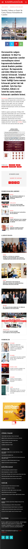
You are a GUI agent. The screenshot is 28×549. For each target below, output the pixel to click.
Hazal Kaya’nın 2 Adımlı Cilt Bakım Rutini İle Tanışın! (10, 460)
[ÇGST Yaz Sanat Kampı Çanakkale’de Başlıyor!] (5, 204)
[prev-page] (2, 398)
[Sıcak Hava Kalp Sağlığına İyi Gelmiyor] (5, 212)
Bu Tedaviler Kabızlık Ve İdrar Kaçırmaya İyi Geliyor (17, 197)
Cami (18, 165)
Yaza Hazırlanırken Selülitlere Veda (7, 455)
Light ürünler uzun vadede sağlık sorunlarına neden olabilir (18, 221)
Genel (4, 254)
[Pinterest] (16, 44)
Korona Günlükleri (16, 7)
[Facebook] (7, 44)
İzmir (19, 166)
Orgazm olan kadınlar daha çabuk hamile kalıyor (9, 440)
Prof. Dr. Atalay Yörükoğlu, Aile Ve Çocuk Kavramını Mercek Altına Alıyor (13, 474)
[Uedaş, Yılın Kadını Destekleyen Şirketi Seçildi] (5, 379)
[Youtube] (18, 182)
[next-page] (5, 398)
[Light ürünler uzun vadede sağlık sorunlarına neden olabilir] (5, 220)
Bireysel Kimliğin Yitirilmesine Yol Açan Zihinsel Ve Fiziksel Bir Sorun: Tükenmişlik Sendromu (17, 347)
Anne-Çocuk (6, 329)
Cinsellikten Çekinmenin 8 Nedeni (7, 444)
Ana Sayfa (4, 7)
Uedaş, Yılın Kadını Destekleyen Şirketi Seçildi (16, 380)
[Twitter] (12, 44)
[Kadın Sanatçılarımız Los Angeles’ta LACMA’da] (5, 368)
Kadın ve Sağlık (16, 178)
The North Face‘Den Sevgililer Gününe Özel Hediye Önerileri (11, 511)
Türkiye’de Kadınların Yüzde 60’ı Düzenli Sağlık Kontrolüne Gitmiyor (13, 494)
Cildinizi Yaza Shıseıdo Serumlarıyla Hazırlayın (9, 462)
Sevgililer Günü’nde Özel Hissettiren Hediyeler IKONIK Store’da (12, 509)
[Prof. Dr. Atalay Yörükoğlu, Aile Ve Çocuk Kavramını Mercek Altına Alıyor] (5, 390)
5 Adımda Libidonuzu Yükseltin (6, 442)
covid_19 (5, 166)
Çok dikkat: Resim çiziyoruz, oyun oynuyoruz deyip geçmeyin (11, 478)
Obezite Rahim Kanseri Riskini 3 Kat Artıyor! (16, 228)
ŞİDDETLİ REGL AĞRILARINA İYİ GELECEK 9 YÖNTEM (11, 438)
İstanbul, (20, 122)
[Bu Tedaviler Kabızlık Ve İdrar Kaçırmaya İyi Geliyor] (5, 197)
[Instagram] (12, 182)
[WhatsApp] (21, 44)
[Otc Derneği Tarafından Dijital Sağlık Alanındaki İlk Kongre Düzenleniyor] (14, 270)
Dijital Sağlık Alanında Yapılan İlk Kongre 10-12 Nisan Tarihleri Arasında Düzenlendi (14, 258)
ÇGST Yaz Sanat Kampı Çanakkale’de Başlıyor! (17, 205)
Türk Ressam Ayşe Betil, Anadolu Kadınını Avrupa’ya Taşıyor (11, 476)
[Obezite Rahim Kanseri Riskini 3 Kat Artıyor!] (5, 228)
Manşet (11, 194)
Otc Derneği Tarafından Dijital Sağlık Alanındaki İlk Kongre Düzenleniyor (13, 283)
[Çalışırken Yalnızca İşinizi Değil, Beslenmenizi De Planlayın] (5, 358)
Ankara (12, 165)
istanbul (12, 166)
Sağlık (11, 226)
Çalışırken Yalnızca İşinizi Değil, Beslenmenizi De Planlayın (18, 358)
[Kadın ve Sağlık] (8, 178)
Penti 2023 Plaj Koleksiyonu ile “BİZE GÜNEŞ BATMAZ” (11, 504)
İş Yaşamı (12, 343)
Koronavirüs (4, 98)
